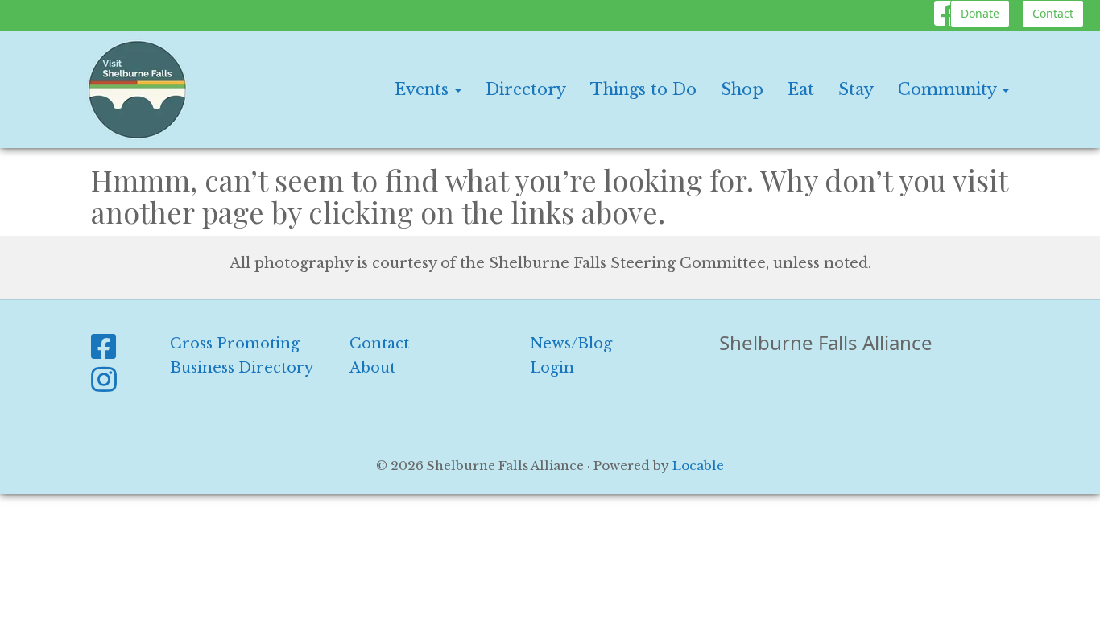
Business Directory (241, 368)
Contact (1052, 13)
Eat (801, 89)
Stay (856, 89)
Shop (742, 89)
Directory (526, 89)
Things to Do (643, 89)
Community (949, 89)
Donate (980, 13)
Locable (698, 465)
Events (424, 89)
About (372, 368)
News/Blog (571, 343)
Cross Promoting (235, 343)
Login (552, 368)
